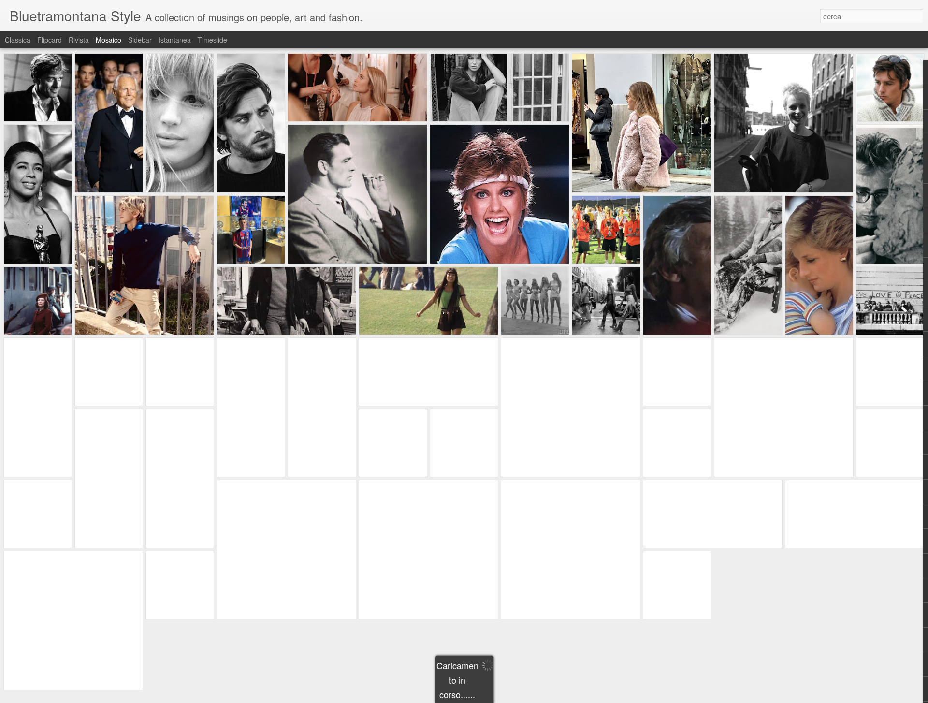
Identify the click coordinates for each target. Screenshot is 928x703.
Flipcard (49, 39)
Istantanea (175, 39)
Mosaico (108, 39)
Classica (17, 39)
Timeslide (212, 39)
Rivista (79, 39)
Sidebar (140, 39)
